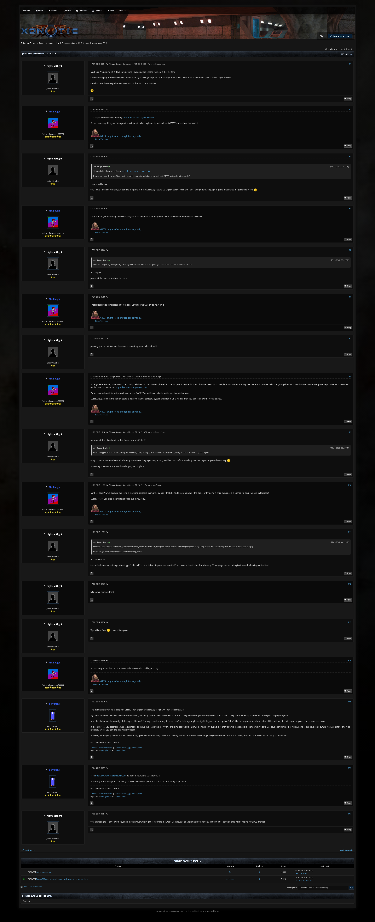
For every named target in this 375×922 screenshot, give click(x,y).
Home (27, 11)
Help (112, 11)
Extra (121, 11)
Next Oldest (29, 850)
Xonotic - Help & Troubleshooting (61, 43)
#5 (350, 250)
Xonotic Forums (29, 43)
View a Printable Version (33, 887)
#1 (350, 64)
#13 (349, 622)
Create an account (341, 36)
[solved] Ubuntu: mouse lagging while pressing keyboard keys (62, 879)
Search (68, 11)
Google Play (106, 750)
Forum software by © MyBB (167, 911)
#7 (350, 338)
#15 (349, 702)
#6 (350, 297)
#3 (350, 157)
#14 (349, 660)
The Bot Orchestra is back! (101, 748)
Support (42, 43)
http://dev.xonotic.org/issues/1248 (138, 117)
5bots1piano (137, 748)
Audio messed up (43, 872)
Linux (97, 139)
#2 (350, 110)
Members (82, 11)
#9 (350, 432)
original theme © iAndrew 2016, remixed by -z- (200, 911)
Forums (54, 11)
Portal (40, 11)
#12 (349, 584)
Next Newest (346, 850)
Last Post (298, 873)
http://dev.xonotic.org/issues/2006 (111, 776)
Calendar (98, 11)
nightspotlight (54, 66)
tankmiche (230, 879)
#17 (349, 814)
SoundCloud (121, 750)
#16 (349, 768)
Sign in (323, 36)
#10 (349, 485)
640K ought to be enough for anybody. (121, 136)
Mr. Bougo (157, 376)
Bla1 (230, 872)
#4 (350, 209)
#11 (349, 532)
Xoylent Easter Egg (122, 748)
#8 (350, 376)
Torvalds (104, 139)
